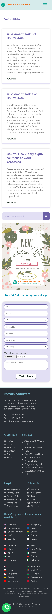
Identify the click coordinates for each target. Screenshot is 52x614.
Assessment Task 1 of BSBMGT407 (21, 36)
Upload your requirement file (16, 353)
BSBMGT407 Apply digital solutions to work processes (25, 158)
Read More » (12, 79)
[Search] (46, 216)
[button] (6, 607)
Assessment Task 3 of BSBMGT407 (22, 96)
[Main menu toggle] (45, 5)
